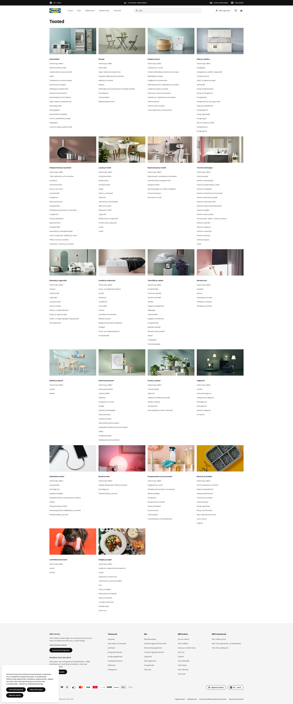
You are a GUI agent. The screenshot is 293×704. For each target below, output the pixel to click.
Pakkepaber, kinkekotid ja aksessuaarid (113, 427)
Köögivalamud (202, 127)
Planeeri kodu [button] (104, 10)
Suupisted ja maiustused (108, 577)
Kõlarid (52, 502)
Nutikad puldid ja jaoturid (58, 515)
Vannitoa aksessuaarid (156, 106)
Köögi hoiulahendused (205, 89)
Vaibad (150, 335)
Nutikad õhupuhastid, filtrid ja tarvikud (113, 485)
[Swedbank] (102, 687)
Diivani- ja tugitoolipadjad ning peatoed (64, 319)
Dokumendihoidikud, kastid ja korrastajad (163, 72)
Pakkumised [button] (89, 10)
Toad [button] (79, 10)
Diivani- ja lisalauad (106, 193)
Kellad (101, 431)
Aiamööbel (103, 68)
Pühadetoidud (104, 606)
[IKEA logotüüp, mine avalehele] (55, 10)
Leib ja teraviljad (105, 589)
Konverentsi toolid (154, 197)
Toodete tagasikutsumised (154, 652)
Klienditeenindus (150, 639)
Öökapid (102, 327)
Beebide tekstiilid (154, 327)
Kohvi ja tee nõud (56, 189)
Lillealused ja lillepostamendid (159, 398)
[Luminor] (116, 687)
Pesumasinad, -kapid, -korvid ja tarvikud (211, 218)
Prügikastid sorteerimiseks (157, 80)
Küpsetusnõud (54, 223)
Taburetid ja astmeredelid (108, 202)
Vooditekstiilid (104, 335)
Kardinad (200, 289)
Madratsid (102, 297)
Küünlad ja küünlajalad (107, 410)
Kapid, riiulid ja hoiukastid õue (60, 101)
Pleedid (150, 302)
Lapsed (52, 389)
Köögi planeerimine (115, 652)
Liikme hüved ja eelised (58, 645)
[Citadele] (95, 687)
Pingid (101, 189)
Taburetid (102, 197)
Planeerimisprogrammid (153, 648)
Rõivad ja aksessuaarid (156, 331)
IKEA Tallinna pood (219, 639)
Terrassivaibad (104, 97)
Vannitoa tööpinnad (204, 231)
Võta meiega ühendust (236, 699)
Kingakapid (53, 123)
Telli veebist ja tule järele (117, 643)
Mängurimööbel (153, 185)
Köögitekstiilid (54, 227)
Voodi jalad (103, 306)
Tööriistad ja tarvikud (205, 498)
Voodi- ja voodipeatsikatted (109, 331)
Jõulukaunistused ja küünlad (109, 440)
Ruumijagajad (54, 110)
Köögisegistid (202, 131)
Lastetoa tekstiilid (154, 293)
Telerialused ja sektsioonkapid (60, 80)
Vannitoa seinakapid (204, 189)
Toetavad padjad (154, 344)
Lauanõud (53, 180)
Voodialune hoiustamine (108, 314)
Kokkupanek (112, 669)
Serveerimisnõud (55, 185)
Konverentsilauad (154, 193)
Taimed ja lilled (104, 393)
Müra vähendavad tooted (206, 515)
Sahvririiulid (201, 85)
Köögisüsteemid (203, 76)
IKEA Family (182, 665)
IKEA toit (181, 652)
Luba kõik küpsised (16, 690)
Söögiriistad (53, 214)
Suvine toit (103, 610)
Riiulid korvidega (154, 493)
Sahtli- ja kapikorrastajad (206, 80)
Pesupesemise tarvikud (156, 502)
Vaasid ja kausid (104, 414)
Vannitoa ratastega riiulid (206, 202)
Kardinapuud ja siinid (204, 297)
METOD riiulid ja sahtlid (205, 123)
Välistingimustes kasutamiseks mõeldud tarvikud (117, 89)
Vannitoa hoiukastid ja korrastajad (209, 193)
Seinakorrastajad (105, 419)
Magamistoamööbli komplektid (110, 323)
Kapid (51, 76)
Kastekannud (152, 406)
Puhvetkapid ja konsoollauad (60, 97)
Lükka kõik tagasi (36, 690)
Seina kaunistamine (106, 389)
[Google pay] (130, 687)
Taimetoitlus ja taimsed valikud (110, 581)
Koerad (52, 572)
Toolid (101, 231)
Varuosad (147, 669)
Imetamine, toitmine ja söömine (61, 244)
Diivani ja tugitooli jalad (58, 314)
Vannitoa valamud (203, 235)
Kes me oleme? (183, 639)
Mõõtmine (112, 665)
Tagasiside (148, 656)
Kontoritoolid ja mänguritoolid (159, 180)
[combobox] (167, 10)
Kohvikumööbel (104, 185)
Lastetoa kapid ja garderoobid (60, 127)
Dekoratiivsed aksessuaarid (109, 423)
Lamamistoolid (55, 302)
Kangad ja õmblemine (156, 319)
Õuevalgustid (103, 93)
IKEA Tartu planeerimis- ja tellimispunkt (226, 643)
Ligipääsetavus (180, 699)
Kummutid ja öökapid (57, 85)
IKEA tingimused (150, 661)
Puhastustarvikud (154, 506)
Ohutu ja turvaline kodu (186, 648)
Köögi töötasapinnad (205, 93)
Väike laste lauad (105, 206)
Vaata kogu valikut (56, 63)
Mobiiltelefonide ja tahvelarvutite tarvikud (65, 498)
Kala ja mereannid (105, 598)
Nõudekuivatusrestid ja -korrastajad (62, 210)
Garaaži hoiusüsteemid (57, 93)
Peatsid (101, 310)
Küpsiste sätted (15, 695)
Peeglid (101, 406)
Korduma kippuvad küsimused (155, 643)
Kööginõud (53, 197)
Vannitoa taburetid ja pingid (207, 197)
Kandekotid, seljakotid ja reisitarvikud (161, 97)
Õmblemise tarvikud (204, 302)
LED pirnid (200, 414)
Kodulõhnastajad (105, 436)
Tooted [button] (70, 10)
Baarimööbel (103, 180)
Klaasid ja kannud (55, 202)
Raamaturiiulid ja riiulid (57, 68)
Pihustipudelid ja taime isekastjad (160, 410)
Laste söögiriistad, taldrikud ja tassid (63, 235)
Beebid (52, 393)
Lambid (199, 389)
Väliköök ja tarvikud (106, 80)
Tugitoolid (102, 214)
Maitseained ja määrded (108, 593)
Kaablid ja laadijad (56, 493)
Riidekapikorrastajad (155, 76)
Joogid (101, 572)
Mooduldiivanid (55, 323)
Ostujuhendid (149, 665)
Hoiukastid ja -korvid (155, 68)
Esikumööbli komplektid (58, 114)
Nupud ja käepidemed (205, 106)
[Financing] (74, 687)
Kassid (51, 568)
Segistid (200, 523)
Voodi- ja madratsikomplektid (110, 289)
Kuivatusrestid (153, 510)
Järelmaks (111, 648)
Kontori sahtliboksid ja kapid (60, 118)
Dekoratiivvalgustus (204, 393)
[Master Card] (81, 687)
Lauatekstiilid (54, 193)
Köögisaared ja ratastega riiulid (208, 101)
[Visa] (88, 687)
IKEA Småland (183, 643)
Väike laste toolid (105, 210)
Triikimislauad (153, 515)
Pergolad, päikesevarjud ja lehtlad (111, 76)
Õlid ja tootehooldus (204, 510)
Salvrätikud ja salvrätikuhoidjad (60, 231)
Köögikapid (201, 68)
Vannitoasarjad (202, 176)
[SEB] (109, 687)
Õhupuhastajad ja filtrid (58, 506)
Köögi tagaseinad (203, 114)
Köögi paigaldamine (115, 656)
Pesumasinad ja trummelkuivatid (160, 519)
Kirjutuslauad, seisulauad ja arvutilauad (162, 176)
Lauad (101, 227)
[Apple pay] (123, 687)
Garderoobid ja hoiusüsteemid (60, 72)
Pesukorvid (152, 498)
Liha (100, 585)
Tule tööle (181, 674)
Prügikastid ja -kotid (155, 485)
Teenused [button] (117, 10)
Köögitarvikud (54, 206)
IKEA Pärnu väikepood (220, 648)
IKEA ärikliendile (183, 661)
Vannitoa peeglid (203, 210)
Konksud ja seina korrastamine (159, 93)
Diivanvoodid (54, 293)
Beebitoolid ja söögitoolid (108, 218)
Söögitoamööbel (105, 176)
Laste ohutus (202, 519)
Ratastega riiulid (55, 106)
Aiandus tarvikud (154, 402)
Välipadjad (151, 310)
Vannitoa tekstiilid (203, 223)
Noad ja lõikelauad (56, 218)
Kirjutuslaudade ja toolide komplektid (161, 189)
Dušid (199, 244)
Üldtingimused (192, 699)
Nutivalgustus (202, 402)
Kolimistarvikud (153, 101)
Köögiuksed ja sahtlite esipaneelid (209, 72)
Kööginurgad (201, 118)
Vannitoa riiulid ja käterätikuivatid (209, 206)
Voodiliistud (103, 302)
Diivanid (52, 289)
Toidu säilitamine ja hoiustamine (160, 110)
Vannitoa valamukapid (205, 180)
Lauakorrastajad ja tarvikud (158, 89)
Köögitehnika (202, 97)
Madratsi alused (104, 319)
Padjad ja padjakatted (156, 306)
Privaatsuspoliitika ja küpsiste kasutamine (213, 699)
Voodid (101, 293)
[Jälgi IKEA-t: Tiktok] (67, 687)
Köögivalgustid (202, 110)
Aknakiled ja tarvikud (204, 306)
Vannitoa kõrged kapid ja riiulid (208, 185)
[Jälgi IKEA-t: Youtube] (62, 687)
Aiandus (101, 85)
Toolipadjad (152, 340)
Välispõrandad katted (106, 101)
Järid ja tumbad (55, 306)
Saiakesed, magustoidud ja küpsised (112, 568)
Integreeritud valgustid (205, 398)
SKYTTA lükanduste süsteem (207, 485)
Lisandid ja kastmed (106, 602)
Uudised (181, 656)
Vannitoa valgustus (204, 227)
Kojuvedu (111, 639)
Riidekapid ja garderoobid (58, 89)
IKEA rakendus (183, 669)
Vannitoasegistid (203, 240)
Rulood (199, 293)
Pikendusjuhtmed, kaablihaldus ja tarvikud (163, 85)
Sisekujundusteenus (115, 661)
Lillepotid (102, 398)
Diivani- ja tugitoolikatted (58, 310)
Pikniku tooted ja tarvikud (59, 240)
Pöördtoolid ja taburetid (108, 223)
